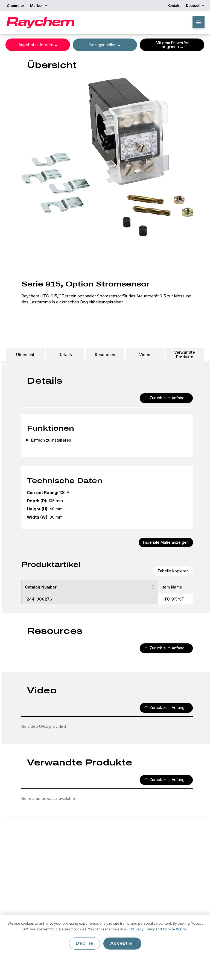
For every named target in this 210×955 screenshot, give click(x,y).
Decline (84, 943)
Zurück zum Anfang (167, 397)
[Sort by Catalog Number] (153, 587)
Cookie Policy (174, 929)
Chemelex (16, 5)
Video (144, 354)
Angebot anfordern (36, 44)
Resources (105, 354)
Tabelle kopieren (173, 571)
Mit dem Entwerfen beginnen (172, 44)
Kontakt (173, 5)
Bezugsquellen (102, 44)
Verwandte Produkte (184, 354)
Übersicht (25, 354)
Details (65, 354)
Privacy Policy (143, 929)
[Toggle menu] (198, 22)
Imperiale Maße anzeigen (166, 542)
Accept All (122, 943)
